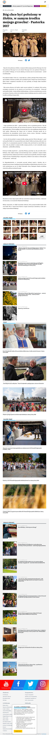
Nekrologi (4, 700)
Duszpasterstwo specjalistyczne (30, 698)
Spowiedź (37, 6)
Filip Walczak (43, 733)
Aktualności (6, 692)
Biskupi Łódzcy (5, 705)
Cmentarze (5, 730)
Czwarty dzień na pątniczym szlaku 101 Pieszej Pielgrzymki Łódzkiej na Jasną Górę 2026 (23, 512)
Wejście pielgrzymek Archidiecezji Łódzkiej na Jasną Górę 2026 (19, 414)
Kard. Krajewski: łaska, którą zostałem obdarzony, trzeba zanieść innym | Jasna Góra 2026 (23, 351)
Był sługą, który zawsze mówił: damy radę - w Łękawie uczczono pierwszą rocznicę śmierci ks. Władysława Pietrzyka (32, 631)
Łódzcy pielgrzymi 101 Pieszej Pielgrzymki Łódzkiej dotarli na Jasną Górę (31, 278)
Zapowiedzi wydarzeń (7, 696)
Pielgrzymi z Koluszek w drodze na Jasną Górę (30, 647)
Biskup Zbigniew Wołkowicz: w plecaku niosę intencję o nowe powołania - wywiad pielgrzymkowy (32, 545)
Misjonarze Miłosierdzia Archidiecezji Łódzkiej (11, 707)
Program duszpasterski (29, 694)
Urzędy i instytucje (6, 709)
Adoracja (43, 6)
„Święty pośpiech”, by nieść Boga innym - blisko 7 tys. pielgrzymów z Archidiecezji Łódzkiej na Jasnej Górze (23, 6)
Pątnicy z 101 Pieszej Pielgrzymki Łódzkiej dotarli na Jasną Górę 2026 (21, 480)
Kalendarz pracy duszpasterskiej (31, 696)
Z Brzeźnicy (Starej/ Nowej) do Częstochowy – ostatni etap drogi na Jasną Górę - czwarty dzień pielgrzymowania (32, 294)
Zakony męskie (5, 718)
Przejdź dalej (18, 731)
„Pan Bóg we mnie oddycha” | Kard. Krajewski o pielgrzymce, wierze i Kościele (23, 383)
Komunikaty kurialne (6, 698)
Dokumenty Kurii (6, 712)
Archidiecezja (5, 694)
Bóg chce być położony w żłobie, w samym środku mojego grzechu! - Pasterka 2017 (24, 20)
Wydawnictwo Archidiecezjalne (8, 728)
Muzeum (4, 727)
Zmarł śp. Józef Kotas (23, 308)
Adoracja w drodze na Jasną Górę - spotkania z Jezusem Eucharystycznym (30, 665)
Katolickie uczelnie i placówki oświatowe (10, 723)
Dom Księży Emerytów (7, 721)
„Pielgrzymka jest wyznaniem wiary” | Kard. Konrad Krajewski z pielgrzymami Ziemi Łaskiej (32, 596)
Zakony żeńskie (5, 719)
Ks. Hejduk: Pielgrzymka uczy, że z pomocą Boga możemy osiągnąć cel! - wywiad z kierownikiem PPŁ (31, 562)
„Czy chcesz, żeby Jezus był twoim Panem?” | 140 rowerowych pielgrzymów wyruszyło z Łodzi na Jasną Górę (30, 580)
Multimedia (28, 703)
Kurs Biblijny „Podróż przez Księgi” (27, 527)
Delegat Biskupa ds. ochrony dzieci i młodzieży (11, 716)
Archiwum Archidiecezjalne (8, 725)
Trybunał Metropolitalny (7, 710)
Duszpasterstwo (29, 692)
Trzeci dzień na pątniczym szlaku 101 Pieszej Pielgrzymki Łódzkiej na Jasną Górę (29, 613)
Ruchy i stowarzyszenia (29, 700)
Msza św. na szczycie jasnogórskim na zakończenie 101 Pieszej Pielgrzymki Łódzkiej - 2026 (22, 448)
